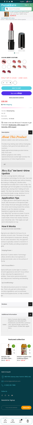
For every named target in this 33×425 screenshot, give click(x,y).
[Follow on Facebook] (4, 1)
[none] (4, 62)
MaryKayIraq (10, 111)
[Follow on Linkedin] (9, 1)
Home (2, 19)
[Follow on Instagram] (7, 1)
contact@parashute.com (12, 381)
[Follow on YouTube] (12, 1)
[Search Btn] (7, 9)
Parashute (9, 5)
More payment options (16, 97)
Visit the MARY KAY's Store (7, 18)
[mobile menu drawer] (2, 9)
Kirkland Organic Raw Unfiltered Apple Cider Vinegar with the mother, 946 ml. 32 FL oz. (24, 357)
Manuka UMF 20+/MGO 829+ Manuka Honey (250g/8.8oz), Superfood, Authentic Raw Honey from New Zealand (8, 357)
